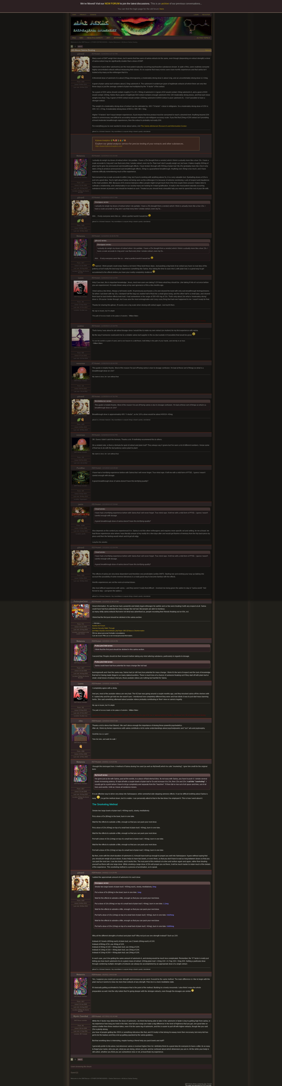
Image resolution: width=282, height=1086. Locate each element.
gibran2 (80, 54)
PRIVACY (83, 14)
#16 (93, 721)
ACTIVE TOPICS (203, 38)
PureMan (81, 468)
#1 (93, 54)
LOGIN (196, 14)
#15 (93, 684)
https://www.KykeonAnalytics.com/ (108, 146)
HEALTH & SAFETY (95, 38)
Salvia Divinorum (114, 42)
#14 (93, 641)
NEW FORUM (112, 3)
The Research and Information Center (164, 126)
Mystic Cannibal (80, 1016)
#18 (93, 873)
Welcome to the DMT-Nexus (80, 42)
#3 (93, 197)
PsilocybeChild (81, 601)
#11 (93, 504)
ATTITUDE (118, 38)
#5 (93, 278)
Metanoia (81, 156)
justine (81, 326)
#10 (93, 468)
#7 (93, 363)
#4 (93, 236)
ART (108, 38)
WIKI (81, 38)
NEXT (80, 46)
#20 (93, 1016)
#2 (93, 156)
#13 (93, 602)
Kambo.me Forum (98, 626)
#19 (93, 975)
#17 (93, 762)
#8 (93, 396)
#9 (93, 435)
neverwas (80, 363)
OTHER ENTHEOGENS (99, 42)
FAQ (74, 38)
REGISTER (206, 14)
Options (208, 50)
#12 (93, 547)
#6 (93, 326)
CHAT (74, 14)
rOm (81, 721)
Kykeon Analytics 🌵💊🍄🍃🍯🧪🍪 (110, 140)
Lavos (80, 278)
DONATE (93, 14)
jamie (80, 504)
